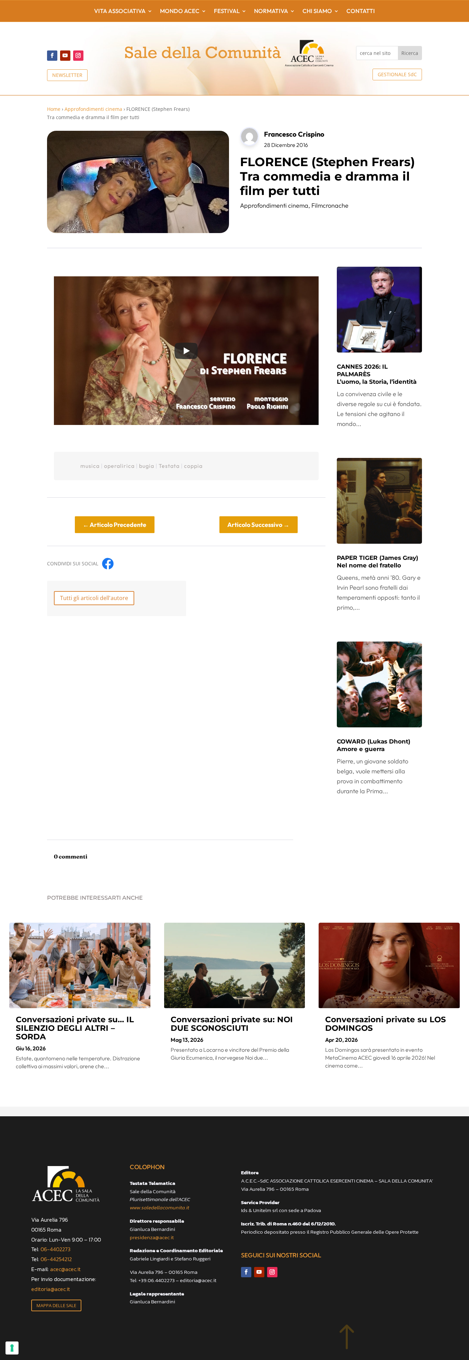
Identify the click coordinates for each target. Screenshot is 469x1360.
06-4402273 (55, 1249)
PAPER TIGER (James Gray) (377, 561)
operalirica (119, 465)
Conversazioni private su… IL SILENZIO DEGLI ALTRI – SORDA (75, 1028)
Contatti (360, 11)
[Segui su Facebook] (52, 55)
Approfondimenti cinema (93, 109)
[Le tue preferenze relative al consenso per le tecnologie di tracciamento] (12, 1348)
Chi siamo (317, 11)
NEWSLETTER (67, 75)
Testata (169, 465)
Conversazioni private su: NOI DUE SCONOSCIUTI (232, 1024)
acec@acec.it (65, 1269)
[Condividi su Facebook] (108, 563)
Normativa (271, 11)
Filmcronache (329, 205)
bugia (146, 465)
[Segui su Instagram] (78, 55)
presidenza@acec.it (152, 1237)
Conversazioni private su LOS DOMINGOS (385, 1024)
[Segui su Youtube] (65, 55)
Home (53, 109)
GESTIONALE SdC (397, 74)
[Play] (186, 351)
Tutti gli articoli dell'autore (94, 598)
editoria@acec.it (50, 1289)
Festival (227, 11)
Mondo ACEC (179, 11)
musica (90, 465)
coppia (193, 465)
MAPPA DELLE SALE (56, 1305)
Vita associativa (120, 11)
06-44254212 (56, 1259)
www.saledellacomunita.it (159, 1207)
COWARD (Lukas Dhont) (373, 745)
